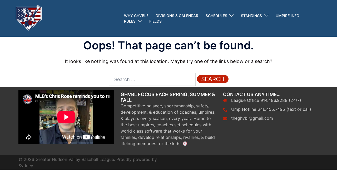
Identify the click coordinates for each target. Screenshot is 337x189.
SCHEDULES (216, 15)
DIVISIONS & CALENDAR (177, 15)
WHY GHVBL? (136, 15)
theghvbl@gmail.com (252, 118)
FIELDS (155, 21)
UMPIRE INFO (287, 15)
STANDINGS (251, 15)
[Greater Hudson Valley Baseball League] (29, 18)
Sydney (25, 165)
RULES (130, 21)
